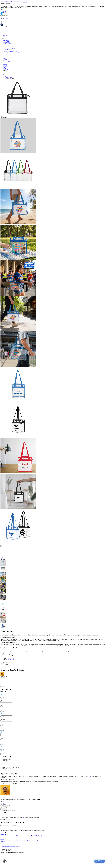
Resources (2, 839)
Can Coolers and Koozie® (8, 62)
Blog (37, 840)
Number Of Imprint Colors (5, 767)
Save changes (6, 819)
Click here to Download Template (14, 659)
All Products (5, 69)
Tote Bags (5, 65)
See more (2, 686)
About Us (5, 35)
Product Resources (18, 840)
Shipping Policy (16, 835)
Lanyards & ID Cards (7, 61)
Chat (3, 803)
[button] (53, 22)
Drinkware (5, 64)
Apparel (4, 68)
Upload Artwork (6, 40)
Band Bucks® (32, 840)
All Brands (5, 59)
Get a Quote (2, 72)
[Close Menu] (1, 25)
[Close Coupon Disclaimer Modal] (0, 4)
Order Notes (2, 771)
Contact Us (30, 835)
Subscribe (14, 825)
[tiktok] (7, 56)
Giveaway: (5, 805)
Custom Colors (6, 41)
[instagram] (4, 56)
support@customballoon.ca (17, 846)
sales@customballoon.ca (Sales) (10, 51)
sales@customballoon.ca (7, 846)
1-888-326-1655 (5, 801)
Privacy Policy (9, 835)
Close (2, 819)
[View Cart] (1, 21)
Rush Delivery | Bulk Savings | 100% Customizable (10, 1)
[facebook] (1, 56)
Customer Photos (11, 840)
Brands (4, 58)
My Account (5, 28)
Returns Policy (13, 837)
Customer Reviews (4, 840)
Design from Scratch (7, 759)
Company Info (3, 834)
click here (24, 817)
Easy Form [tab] (5, 760)
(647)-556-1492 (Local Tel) (9, 49)
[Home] (3, 75)
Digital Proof (3, 768)
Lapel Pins (5, 66)
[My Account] (0, 19)
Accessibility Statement (37, 835)
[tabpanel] (53, 724)
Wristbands (5, 60)
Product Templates (6, 42)
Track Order (8, 837)
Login (4, 31)
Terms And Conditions (23, 835)
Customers (2, 836)
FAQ (4, 36)
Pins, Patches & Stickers (7, 67)
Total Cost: (3, 806)
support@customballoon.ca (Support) (11, 52)
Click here (90, 776)
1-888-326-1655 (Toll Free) (9, 48)
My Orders (5, 29)
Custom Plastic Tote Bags (8, 77)
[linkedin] (6, 833)
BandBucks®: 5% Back (7, 43)
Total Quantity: (3, 804)
